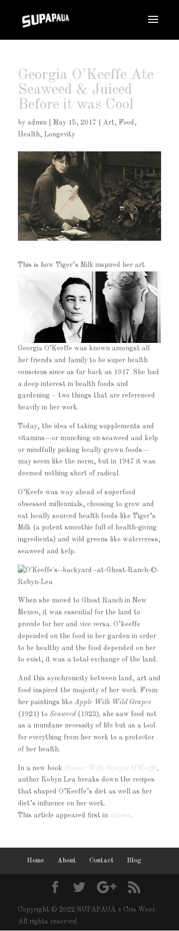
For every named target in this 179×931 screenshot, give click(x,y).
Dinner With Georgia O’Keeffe (110, 768)
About (66, 860)
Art (108, 122)
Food (126, 122)
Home (35, 860)
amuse (120, 815)
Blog (134, 860)
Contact (101, 860)
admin (37, 122)
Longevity (59, 134)
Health (29, 134)
